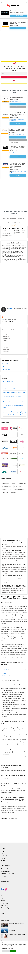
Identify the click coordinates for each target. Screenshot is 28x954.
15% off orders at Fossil (16, 97)
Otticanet (4, 856)
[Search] (26, 2)
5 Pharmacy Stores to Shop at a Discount (17, 934)
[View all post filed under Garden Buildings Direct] (5, 453)
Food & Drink (5, 483)
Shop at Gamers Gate (8, 381)
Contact (3, 898)
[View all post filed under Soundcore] (22, 458)
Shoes (13, 873)
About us (3, 896)
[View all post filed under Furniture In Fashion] (22, 434)
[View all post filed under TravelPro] (5, 447)
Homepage (5, 363)
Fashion (13, 483)
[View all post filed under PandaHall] (5, 441)
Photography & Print (19, 489)
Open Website (19, 15)
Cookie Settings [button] (6, 950)
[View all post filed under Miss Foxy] (5, 434)
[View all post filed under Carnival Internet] (13, 428)
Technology (5, 492)
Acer (3, 851)
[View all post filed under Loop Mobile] (5, 471)
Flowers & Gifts (5, 869)
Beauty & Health (22, 483)
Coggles (4, 848)
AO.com (4, 853)
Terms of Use (4, 905)
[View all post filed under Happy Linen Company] (22, 428)
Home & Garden (18, 486)
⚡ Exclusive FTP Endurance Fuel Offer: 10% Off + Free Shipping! (17, 147)
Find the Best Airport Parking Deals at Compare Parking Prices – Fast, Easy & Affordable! (17, 165)
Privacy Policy (4, 903)
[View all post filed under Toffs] (13, 441)
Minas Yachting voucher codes (17, 134)
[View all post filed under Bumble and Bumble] (5, 458)
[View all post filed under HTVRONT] (13, 447)
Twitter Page (7, 369)
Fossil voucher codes (16, 101)
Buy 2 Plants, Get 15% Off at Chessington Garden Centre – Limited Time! (18, 114)
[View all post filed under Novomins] (5, 428)
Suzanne (10, 308)
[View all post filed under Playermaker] (13, 453)
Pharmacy (13, 492)
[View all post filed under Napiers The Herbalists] (22, 465)
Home (1, 8)
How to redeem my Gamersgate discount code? (14, 392)
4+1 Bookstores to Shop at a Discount (16, 923)
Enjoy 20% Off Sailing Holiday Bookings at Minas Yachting (17, 129)
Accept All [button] (13, 950)
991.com (4, 673)
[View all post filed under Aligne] (22, 447)
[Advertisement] (14, 46)
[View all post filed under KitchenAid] (22, 471)
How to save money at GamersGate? (11, 388)
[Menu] (1, 2)
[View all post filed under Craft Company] (22, 441)
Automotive (4, 876)
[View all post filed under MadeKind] (13, 434)
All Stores (3, 860)
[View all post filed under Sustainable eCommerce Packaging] (13, 458)
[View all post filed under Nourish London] (13, 465)
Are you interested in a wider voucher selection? (14, 385)
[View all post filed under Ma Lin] (22, 453)
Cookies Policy (5, 908)
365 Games (5, 676)
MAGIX (3, 858)
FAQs (2, 913)
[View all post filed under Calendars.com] (13, 471)
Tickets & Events (5, 871)
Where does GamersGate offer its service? (13, 401)
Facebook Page (7, 367)
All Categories (5, 881)
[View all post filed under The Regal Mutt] (5, 465)
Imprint (3, 900)
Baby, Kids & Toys (6, 489)
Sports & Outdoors (6, 486)
